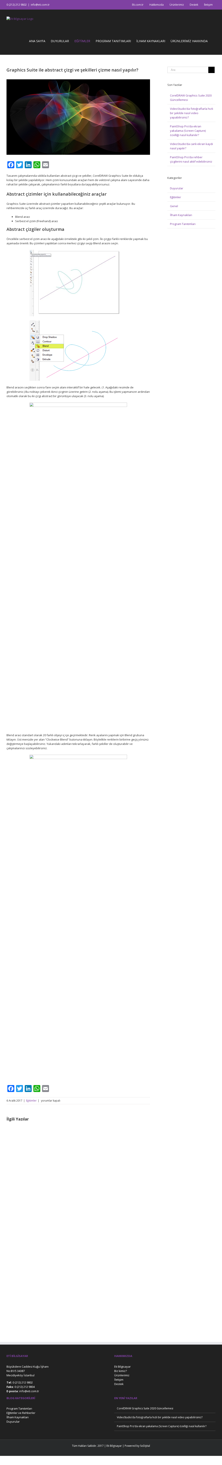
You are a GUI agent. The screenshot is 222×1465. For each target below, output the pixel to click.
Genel (174, 206)
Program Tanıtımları (183, 224)
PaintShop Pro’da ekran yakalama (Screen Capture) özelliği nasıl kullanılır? (188, 130)
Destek (119, 1384)
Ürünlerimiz (121, 1375)
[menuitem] (137, 5)
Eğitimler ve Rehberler (21, 1413)
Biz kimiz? (120, 1371)
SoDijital (145, 1446)
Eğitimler (31, 1100)
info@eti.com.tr (40, 5)
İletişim (118, 1380)
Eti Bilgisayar (122, 1366)
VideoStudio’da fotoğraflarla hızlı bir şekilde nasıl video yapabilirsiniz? (191, 113)
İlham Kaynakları (181, 215)
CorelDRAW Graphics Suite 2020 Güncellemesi (145, 1408)
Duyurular (176, 188)
